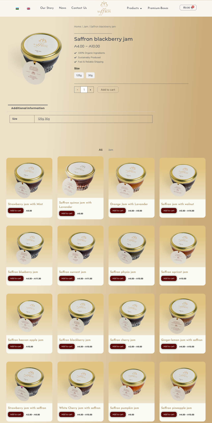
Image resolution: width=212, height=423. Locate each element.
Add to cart (108, 89)
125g (41, 119)
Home (77, 26)
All (101, 150)
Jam (85, 26)
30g (47, 119)
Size (77, 68)
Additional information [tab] (28, 108)
